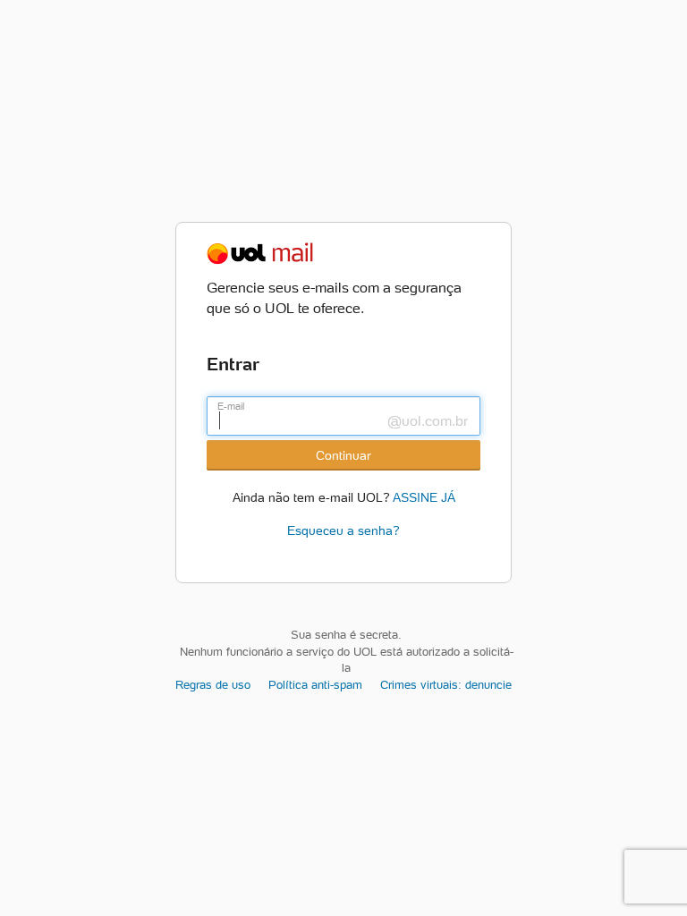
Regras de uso (212, 684)
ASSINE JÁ (424, 496)
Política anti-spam (315, 684)
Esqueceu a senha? (343, 530)
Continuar (343, 455)
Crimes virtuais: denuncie (446, 684)
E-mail (230, 406)
